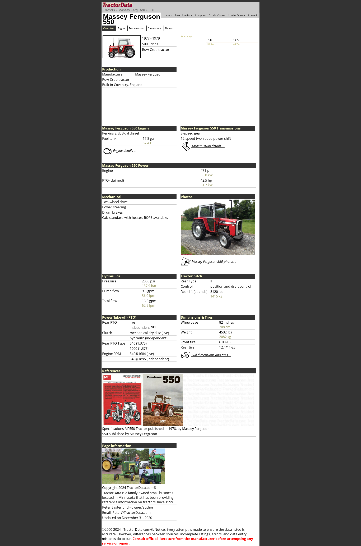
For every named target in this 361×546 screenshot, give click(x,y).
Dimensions (154, 28)
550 (151, 10)
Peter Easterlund (115, 507)
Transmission (136, 28)
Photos (169, 28)
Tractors (109, 10)
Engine (121, 28)
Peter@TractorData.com (131, 512)
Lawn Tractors (183, 15)
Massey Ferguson (131, 10)
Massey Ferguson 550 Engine (125, 128)
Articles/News (217, 15)
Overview (108, 28)
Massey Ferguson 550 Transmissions (211, 128)
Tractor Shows (236, 15)
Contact (252, 15)
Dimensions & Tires (197, 317)
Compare (200, 15)
